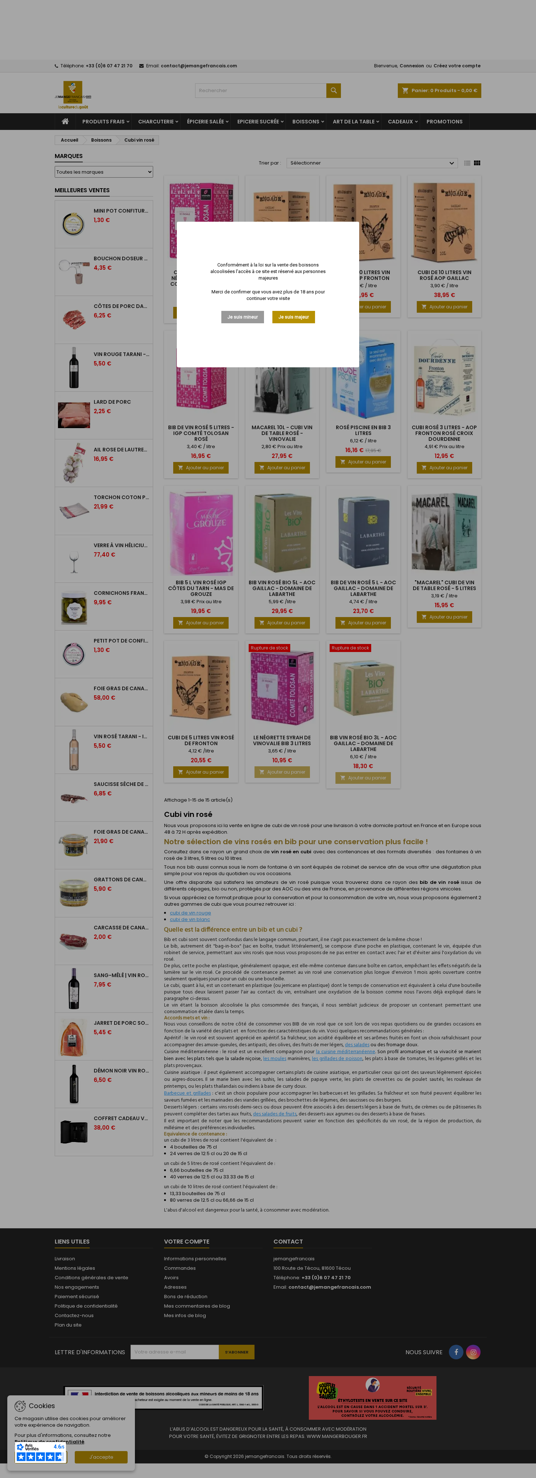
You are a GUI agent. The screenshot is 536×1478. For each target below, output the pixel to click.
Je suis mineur (243, 316)
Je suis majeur (294, 316)
